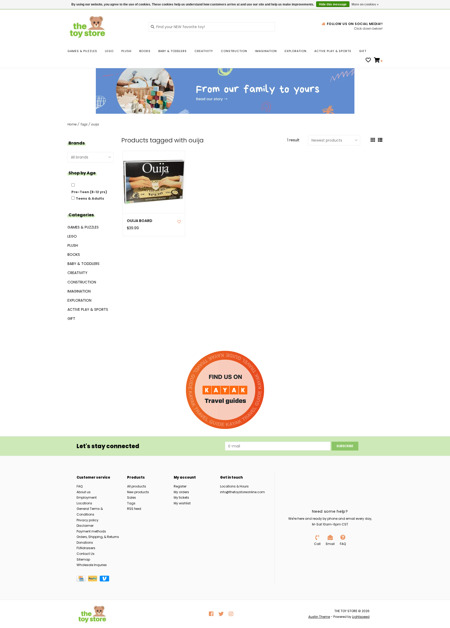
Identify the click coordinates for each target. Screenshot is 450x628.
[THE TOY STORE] (103, 27)
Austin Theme (319, 616)
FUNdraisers (86, 548)
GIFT (362, 51)
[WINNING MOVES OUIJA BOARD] (154, 182)
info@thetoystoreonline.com (242, 492)
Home (72, 124)
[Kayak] (225, 390)
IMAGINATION (266, 51)
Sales (131, 497)
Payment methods (91, 531)
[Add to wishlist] (179, 221)
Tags (84, 124)
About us (84, 492)
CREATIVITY (204, 51)
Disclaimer (85, 525)
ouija (95, 124)
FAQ (80, 486)
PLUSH (126, 51)
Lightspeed (361, 616)
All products (136, 486)
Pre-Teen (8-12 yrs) (89, 191)
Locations (84, 503)
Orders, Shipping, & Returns (98, 537)
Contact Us (86, 553)
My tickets (181, 497)
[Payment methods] (82, 579)
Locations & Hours (234, 486)
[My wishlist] (368, 60)
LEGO (109, 51)
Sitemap (83, 559)
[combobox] (211, 26)
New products (138, 492)
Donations (85, 542)
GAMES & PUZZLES (82, 51)
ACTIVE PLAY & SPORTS (332, 51)
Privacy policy (87, 520)
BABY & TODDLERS (172, 51)
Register (180, 486)
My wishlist (182, 503)
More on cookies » (365, 4)
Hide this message (333, 4)
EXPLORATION (296, 51)
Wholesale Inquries (92, 565)
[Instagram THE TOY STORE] (231, 614)
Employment (87, 497)
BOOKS (145, 51)
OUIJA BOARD (139, 221)
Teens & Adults (90, 198)
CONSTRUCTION (234, 51)
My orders (181, 492)
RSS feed (134, 508)
